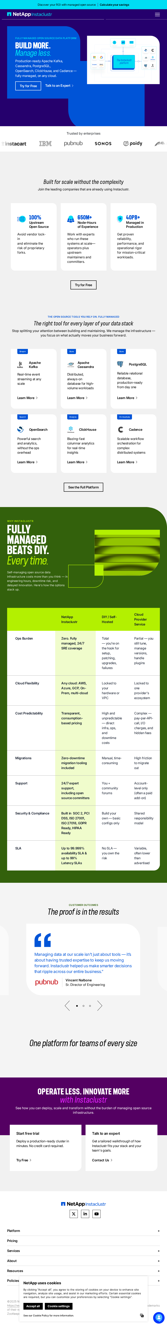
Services (83, 1251)
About (83, 1261)
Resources (83, 1271)
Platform (83, 1231)
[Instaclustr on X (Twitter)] (74, 1214)
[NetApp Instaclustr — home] (29, 14)
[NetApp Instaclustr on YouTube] (96, 1214)
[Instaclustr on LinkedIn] (85, 1214)
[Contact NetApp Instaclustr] (159, 1318)
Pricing (12, 1241)
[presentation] (67, 1006)
